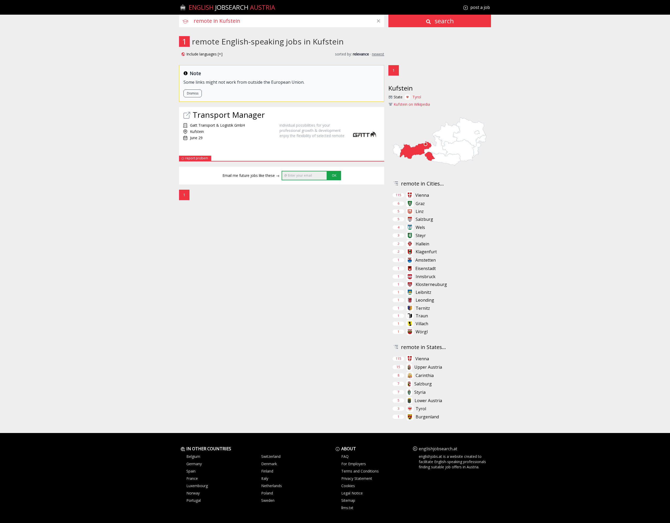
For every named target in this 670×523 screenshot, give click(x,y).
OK (334, 175)
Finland (267, 471)
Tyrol (416, 96)
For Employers (353, 463)
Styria (420, 392)
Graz (420, 203)
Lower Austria (428, 400)
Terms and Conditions (360, 471)
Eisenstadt (425, 268)
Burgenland (427, 417)
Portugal (193, 500)
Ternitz (423, 308)
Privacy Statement (356, 478)
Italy (264, 478)
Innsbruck (426, 276)
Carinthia (425, 375)
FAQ (345, 456)
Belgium (193, 456)
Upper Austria (428, 367)
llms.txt (347, 507)
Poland (267, 493)
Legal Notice (352, 493)
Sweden (268, 500)
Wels (420, 227)
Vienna (422, 195)
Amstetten (425, 260)
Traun (422, 316)
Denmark (269, 463)
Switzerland (271, 456)
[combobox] (289, 21)
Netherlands (271, 485)
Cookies (348, 485)
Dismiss (192, 93)
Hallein (422, 244)
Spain (191, 471)
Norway (193, 493)
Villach (422, 324)
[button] (201, 54)
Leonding (425, 300)
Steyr (421, 235)
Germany (194, 463)
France (192, 478)
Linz (420, 211)
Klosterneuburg (431, 284)
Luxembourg (197, 485)
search (443, 20)
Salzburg (424, 219)
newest (378, 54)
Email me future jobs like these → (251, 175)
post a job (480, 7)
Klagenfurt (426, 252)
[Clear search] (378, 21)
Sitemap (348, 500)
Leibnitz (423, 292)
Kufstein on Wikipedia (412, 104)
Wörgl (422, 332)
